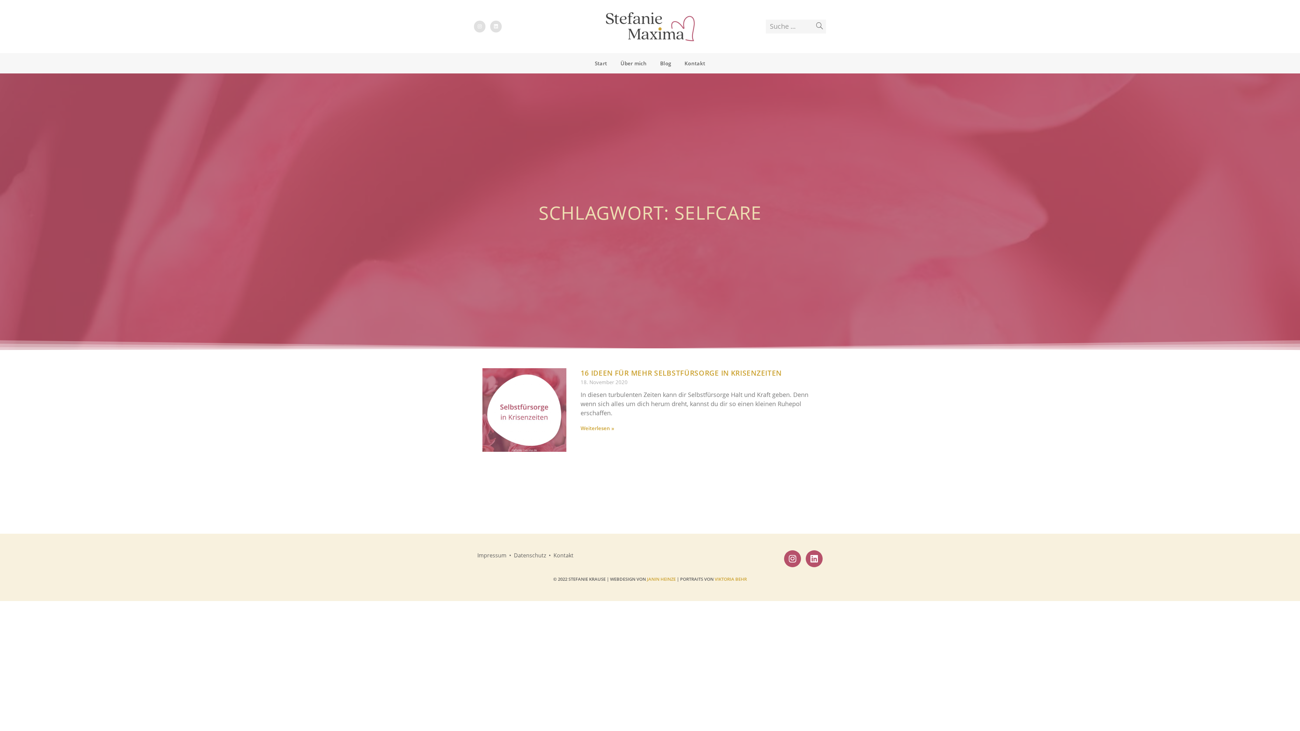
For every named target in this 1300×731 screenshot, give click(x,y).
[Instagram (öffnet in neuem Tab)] (479, 26)
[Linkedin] (814, 558)
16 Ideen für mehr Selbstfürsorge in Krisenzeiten (681, 373)
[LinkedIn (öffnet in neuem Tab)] (496, 26)
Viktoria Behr (731, 579)
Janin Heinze (661, 579)
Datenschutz (530, 555)
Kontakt (563, 555)
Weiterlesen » (597, 428)
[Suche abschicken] (819, 26)
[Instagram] (792, 558)
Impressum (491, 555)
